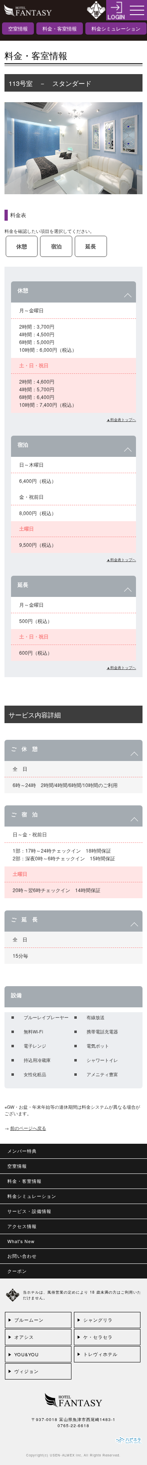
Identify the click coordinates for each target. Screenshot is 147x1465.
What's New (21, 1241)
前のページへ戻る (28, 1128)
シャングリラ (98, 1319)
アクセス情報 (22, 1226)
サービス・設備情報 (29, 1211)
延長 (90, 246)
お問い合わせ (22, 1256)
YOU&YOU (26, 1354)
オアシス (24, 1336)
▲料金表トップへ (121, 419)
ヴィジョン (26, 1371)
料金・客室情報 (59, 28)
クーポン (17, 1271)
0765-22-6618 (73, 1425)
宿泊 (56, 246)
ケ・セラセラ (98, 1336)
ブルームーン (29, 1319)
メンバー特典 (22, 1151)
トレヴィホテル (100, 1354)
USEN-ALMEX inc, (66, 1455)
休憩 (21, 246)
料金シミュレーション (115, 28)
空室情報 (18, 28)
